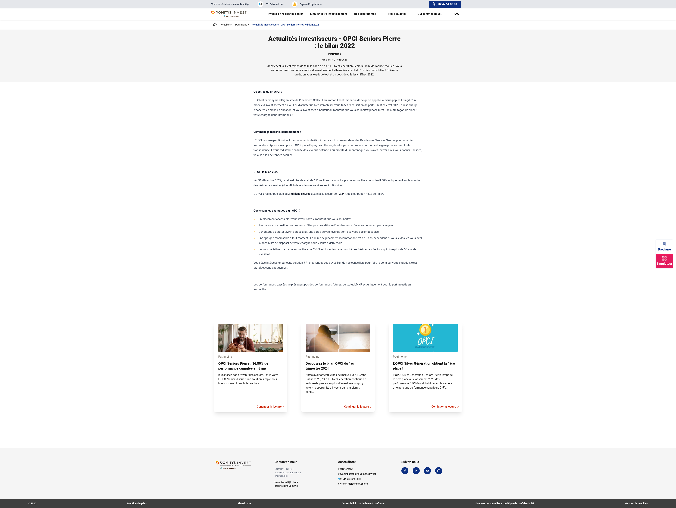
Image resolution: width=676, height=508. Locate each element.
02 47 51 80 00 (447, 4)
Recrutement (345, 469)
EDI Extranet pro (274, 4)
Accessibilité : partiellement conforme (363, 503)
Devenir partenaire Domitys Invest (357, 473)
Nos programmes (365, 13)
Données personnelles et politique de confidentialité (504, 503)
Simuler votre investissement (328, 13)
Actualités (226, 24)
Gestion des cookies (636, 503)
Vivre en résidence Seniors (353, 483)
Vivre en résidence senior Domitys (230, 4)
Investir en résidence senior (285, 13)
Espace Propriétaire (311, 4)
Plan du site (244, 503)
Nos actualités (397, 13)
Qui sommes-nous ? (430, 13)
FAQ (456, 13)
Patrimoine (242, 24)
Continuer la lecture (269, 406)
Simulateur (664, 263)
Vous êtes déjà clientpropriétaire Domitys (286, 484)
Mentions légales (137, 503)
